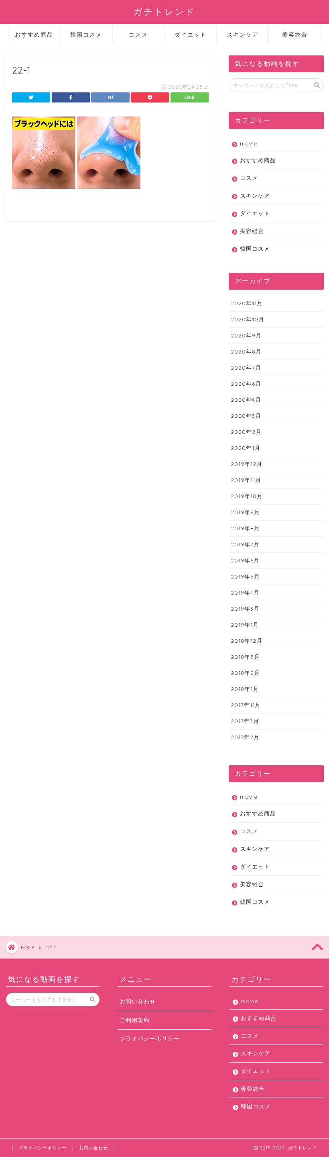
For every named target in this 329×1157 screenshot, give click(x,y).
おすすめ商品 (34, 34)
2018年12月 (246, 640)
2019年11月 (246, 479)
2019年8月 (245, 528)
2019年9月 (245, 512)
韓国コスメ (86, 34)
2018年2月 (245, 672)
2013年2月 (245, 737)
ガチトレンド (164, 11)
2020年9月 (246, 335)
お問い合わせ (138, 1001)
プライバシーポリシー (150, 1038)
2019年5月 (245, 576)
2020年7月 (246, 367)
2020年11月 (247, 303)
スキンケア (243, 34)
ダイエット (191, 34)
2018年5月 (245, 656)
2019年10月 (247, 496)
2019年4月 (245, 592)
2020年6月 (246, 383)
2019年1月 (245, 624)
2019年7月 (245, 544)
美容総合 (295, 34)
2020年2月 (246, 431)
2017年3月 (245, 721)
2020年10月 (247, 319)
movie (249, 143)
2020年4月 (246, 399)
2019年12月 (246, 463)
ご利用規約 (135, 1019)
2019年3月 (245, 608)
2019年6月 (245, 560)
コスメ (138, 34)
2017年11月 (246, 704)
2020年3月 (246, 415)
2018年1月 (245, 688)
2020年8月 (246, 351)
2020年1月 (245, 447)
